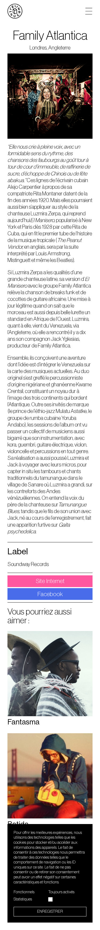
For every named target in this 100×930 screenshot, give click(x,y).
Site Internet (50, 581)
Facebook (50, 594)
